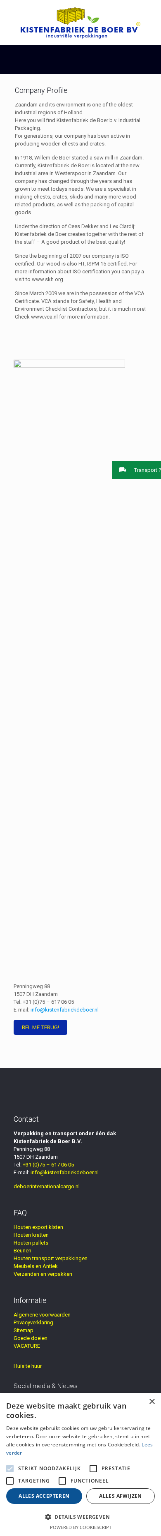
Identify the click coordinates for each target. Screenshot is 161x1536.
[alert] (80, 1464)
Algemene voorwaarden (42, 1315)
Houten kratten (31, 1235)
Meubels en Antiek (36, 1266)
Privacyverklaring (33, 1322)
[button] (136, 470)
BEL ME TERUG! (40, 1027)
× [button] (152, 1402)
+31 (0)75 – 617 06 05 (48, 1002)
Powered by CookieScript (80, 1527)
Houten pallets (31, 1243)
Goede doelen (30, 1338)
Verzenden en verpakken (43, 1274)
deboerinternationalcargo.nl (47, 1186)
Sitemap (23, 1330)
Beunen (22, 1250)
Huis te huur (28, 1366)
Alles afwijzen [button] (120, 1495)
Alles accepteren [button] (44, 1495)
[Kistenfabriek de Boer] (80, 22)
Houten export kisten (38, 1227)
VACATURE (27, 1346)
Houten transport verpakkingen (51, 1258)
